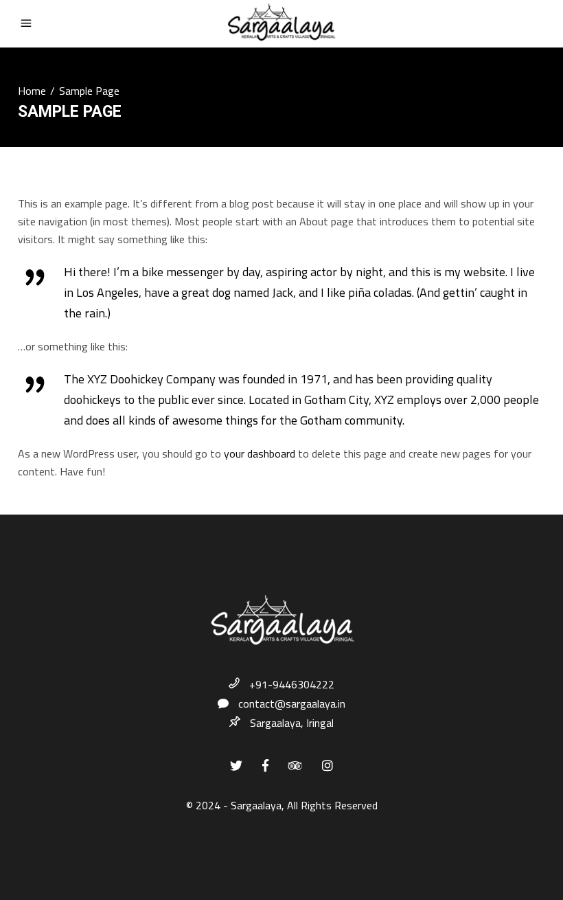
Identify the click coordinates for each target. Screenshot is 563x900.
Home (32, 90)
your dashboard (259, 453)
